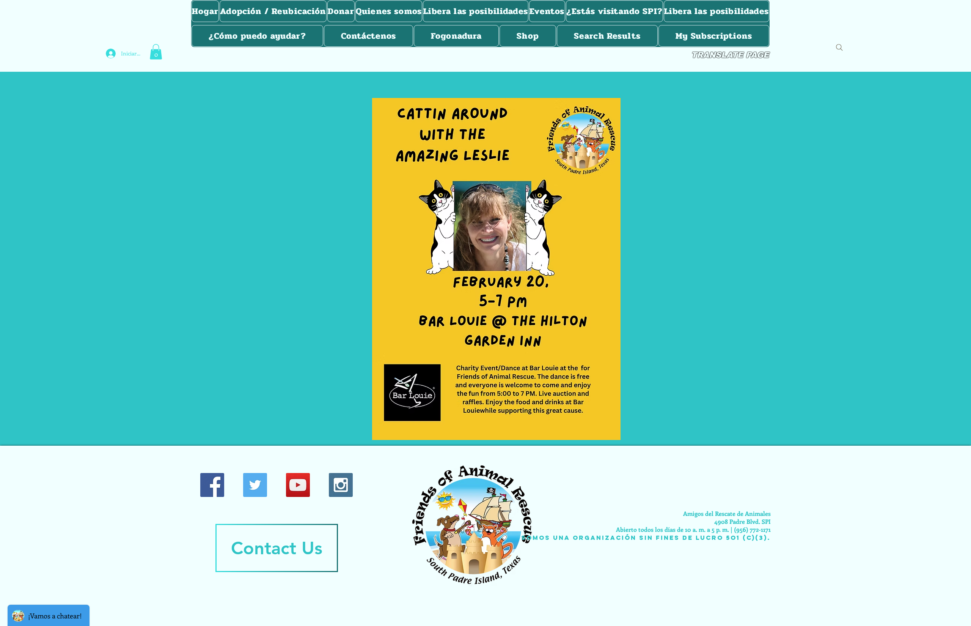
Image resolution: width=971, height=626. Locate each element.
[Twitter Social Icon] (255, 485)
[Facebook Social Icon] (212, 485)
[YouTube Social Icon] (298, 485)
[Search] (839, 47)
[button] (155, 52)
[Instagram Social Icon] (341, 485)
